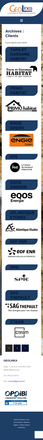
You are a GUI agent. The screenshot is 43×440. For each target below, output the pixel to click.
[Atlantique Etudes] (21, 227)
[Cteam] (21, 332)
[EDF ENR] (21, 252)
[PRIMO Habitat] (21, 105)
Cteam (17, 322)
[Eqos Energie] (21, 197)
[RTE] (21, 167)
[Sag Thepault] (21, 307)
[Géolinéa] (21, 9)
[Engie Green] (21, 140)
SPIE (14, 267)
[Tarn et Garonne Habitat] (21, 71)
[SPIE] (21, 277)
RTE (14, 157)
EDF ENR (18, 241)
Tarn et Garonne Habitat (20, 54)
